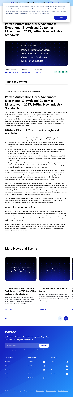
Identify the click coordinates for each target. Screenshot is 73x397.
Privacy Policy (45, 13)
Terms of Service (51, 391)
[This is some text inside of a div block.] (55, 72)
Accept (60, 17)
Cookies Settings (63, 391)
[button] (60, 318)
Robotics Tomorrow (11, 72)
